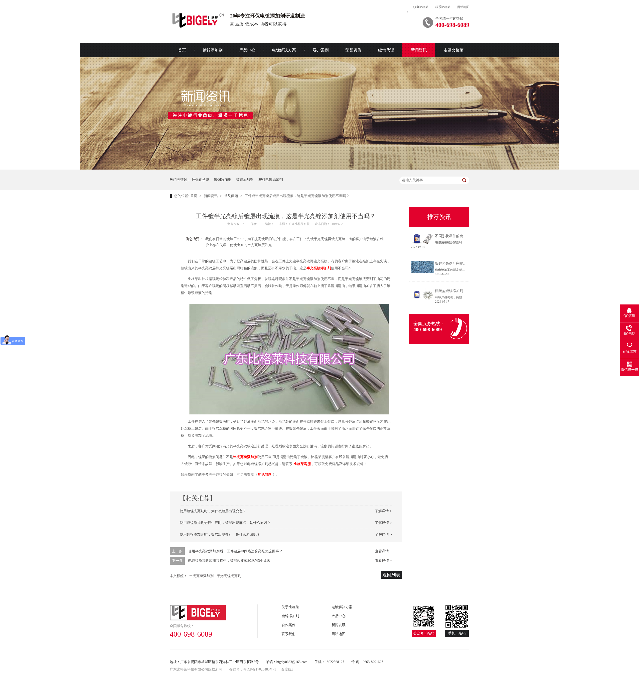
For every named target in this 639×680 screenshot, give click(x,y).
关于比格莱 (290, 607)
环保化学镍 (200, 180)
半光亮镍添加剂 (319, 268)
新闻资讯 (419, 50)
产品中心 (247, 50)
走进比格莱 (454, 50)
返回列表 (391, 574)
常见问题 (231, 196)
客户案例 (321, 50)
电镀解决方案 (284, 50)
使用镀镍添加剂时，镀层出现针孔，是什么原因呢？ (220, 534)
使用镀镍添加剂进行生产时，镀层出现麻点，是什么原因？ (225, 523)
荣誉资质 (353, 50)
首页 (182, 50)
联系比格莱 (442, 7)
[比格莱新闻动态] (319, 168)
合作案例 (289, 625)
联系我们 (289, 634)
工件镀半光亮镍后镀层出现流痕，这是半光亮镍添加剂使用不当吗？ (297, 196)
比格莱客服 (302, 464)
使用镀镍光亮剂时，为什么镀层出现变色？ (213, 511)
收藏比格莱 (420, 7)
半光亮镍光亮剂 (229, 576)
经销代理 (386, 50)
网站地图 (463, 7)
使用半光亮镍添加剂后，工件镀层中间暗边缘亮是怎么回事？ (235, 551)
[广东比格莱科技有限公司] (214, 612)
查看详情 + (383, 551)
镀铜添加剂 (222, 180)
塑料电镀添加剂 (270, 180)
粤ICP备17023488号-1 (259, 669)
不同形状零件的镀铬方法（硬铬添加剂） (466, 236)
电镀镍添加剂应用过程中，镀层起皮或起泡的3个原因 (229, 561)
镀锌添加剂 (213, 50)
